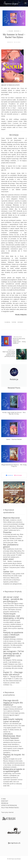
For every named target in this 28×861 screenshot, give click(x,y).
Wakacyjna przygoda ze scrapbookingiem (14, 770)
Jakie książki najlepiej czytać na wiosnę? (13, 720)
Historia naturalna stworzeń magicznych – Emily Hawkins (19, 341)
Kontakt (4, 801)
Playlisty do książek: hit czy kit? (14, 755)
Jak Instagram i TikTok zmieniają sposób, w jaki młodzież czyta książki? (13, 654)
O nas (3, 799)
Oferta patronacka (9, 805)
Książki (11, 31)
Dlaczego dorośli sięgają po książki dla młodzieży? (13, 702)
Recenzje (16, 31)
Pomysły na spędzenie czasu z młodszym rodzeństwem (13, 634)
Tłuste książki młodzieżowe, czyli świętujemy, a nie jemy (13, 615)
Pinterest (20, 322)
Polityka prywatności (10, 807)
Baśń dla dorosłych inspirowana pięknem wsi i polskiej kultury (9, 354)
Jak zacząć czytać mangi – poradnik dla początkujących (13, 599)
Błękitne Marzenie (11, 518)
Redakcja (10, 42)
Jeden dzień (8, 559)
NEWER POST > (11, 350)
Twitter (14, 322)
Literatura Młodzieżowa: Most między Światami (12, 735)
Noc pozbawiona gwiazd (10, 545)
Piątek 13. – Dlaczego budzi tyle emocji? (13, 673)
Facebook (7, 322)
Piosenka (7, 532)
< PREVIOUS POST (17, 337)
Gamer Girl (8, 571)
